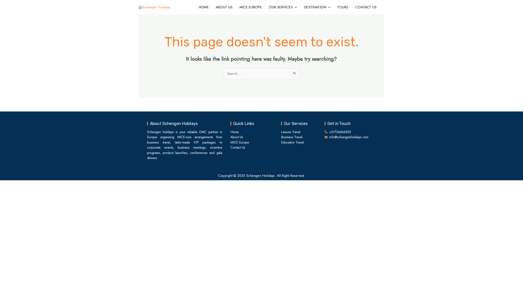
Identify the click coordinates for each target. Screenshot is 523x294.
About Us (224, 7)
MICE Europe (250, 7)
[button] (295, 7)
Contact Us (366, 7)
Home (204, 7)
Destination (315, 7)
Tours (342, 7)
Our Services (281, 7)
